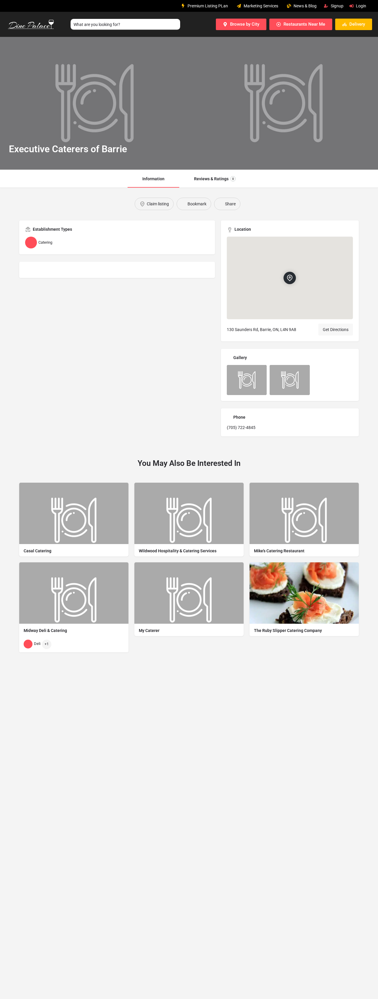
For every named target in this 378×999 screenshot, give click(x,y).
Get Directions (335, 329)
